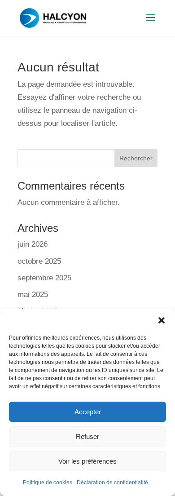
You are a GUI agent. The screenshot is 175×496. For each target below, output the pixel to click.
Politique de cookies (47, 482)
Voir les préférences (87, 461)
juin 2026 (33, 244)
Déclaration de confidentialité (112, 482)
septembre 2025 (44, 278)
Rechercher (136, 158)
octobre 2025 (39, 261)
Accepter (87, 412)
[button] (161, 320)
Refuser (87, 436)
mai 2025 (33, 294)
